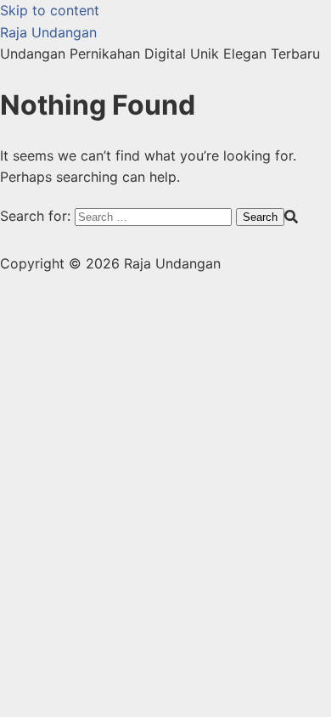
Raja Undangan (48, 32)
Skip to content (49, 10)
